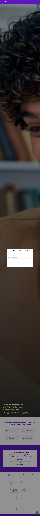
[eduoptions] (5, 2)
